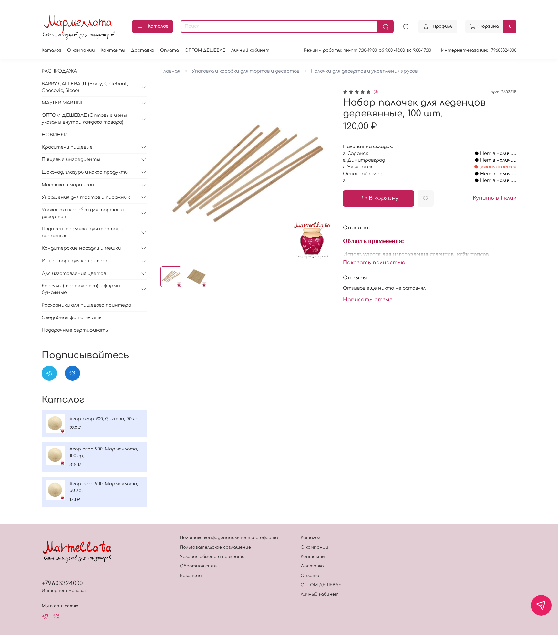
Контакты (113, 50)
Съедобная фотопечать (71, 317)
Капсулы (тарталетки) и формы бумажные (81, 289)
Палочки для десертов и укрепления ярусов (364, 71)
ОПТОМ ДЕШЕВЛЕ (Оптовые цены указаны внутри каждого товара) (84, 119)
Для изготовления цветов (74, 273)
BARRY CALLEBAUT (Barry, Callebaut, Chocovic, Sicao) (85, 87)
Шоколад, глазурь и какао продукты (85, 172)
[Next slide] (325, 175)
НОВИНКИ (55, 134)
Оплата (169, 50)
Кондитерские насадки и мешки (81, 248)
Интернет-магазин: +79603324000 (478, 50)
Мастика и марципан (68, 184)
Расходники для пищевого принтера (86, 305)
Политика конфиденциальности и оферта (229, 537)
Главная (170, 71)
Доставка (142, 50)
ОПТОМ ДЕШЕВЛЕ (205, 50)
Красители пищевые (67, 147)
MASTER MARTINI (62, 102)
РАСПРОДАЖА (59, 71)
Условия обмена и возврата (212, 556)
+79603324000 (62, 583)
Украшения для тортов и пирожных (86, 197)
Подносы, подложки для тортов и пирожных (82, 232)
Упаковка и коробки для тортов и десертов (245, 71)
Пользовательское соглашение (215, 547)
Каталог (158, 26)
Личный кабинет (250, 50)
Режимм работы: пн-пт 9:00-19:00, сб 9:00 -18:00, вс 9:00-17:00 (367, 50)
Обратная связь (198, 566)
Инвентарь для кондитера (75, 260)
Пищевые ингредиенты (71, 159)
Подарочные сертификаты (75, 330)
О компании (81, 50)
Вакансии (191, 575)
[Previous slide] (169, 175)
